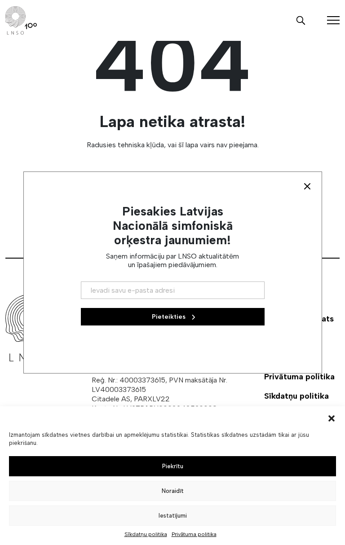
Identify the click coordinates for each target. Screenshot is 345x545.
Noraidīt (173, 491)
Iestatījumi (173, 515)
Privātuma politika (194, 534)
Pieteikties (169, 317)
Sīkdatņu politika (145, 534)
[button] (331, 417)
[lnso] (21, 20)
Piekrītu (172, 466)
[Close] (307, 186)
